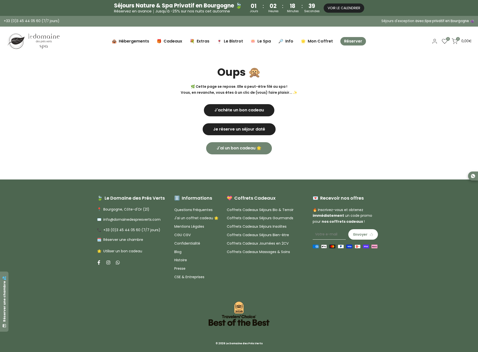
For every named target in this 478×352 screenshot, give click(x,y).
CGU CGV (182, 234)
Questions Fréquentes (193, 209)
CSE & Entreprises (189, 276)
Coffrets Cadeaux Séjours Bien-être (258, 234)
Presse (179, 268)
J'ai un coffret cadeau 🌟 (196, 218)
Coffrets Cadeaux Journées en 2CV (258, 243)
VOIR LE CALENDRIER (344, 7)
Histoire (180, 260)
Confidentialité (187, 243)
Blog (177, 251)
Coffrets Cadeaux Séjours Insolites (257, 226)
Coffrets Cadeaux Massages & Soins (258, 251)
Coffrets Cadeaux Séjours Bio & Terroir (260, 209)
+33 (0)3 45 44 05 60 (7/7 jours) (31, 21)
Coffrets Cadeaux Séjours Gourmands (260, 218)
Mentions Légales (189, 226)
